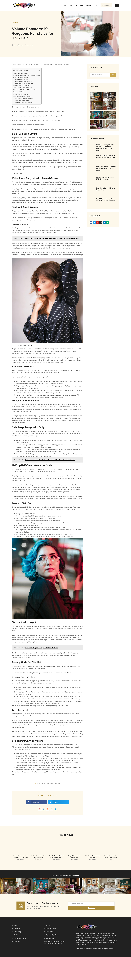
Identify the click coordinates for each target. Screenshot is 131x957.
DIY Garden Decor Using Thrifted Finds (92, 856)
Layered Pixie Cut (19, 92)
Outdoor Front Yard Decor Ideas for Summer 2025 (20, 856)
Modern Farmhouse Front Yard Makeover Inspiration (38, 857)
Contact (89, 5)
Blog (81, 5)
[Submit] (113, 75)
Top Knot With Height (21, 94)
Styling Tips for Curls (23, 100)
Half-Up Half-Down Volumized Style (25, 90)
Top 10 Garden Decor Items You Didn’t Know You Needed (106, 200)
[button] (96, 5)
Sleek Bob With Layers (21, 73)
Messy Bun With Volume (21, 85)
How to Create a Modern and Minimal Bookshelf (56, 856)
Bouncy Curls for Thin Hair (22, 96)
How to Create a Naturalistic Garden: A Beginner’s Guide (105, 156)
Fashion (15, 22)
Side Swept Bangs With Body (23, 87)
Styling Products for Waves (24, 81)
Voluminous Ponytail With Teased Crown (27, 75)
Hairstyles (50, 783)
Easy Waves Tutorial (22, 79)
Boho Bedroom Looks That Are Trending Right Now (110, 857)
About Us (73, 5)
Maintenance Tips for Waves (25, 83)
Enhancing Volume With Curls (25, 98)
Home (65, 5)
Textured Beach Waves (21, 77)
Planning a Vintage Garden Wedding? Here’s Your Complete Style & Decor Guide (105, 147)
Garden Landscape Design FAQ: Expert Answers (105, 178)
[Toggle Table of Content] (38, 70)
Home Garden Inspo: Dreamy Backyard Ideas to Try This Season (106, 168)
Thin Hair (57, 783)
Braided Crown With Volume (23, 102)
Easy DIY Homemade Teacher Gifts (74, 856)
